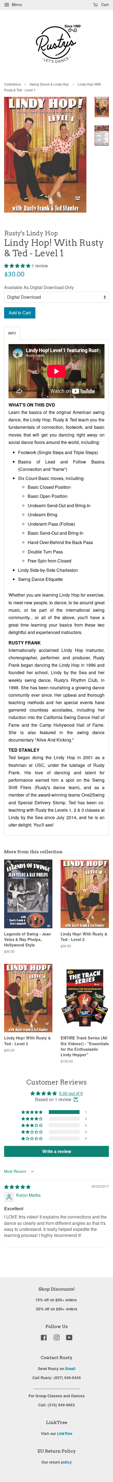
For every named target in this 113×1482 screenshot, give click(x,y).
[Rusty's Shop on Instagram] (56, 1338)
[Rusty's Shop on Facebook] (44, 1338)
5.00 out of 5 (71, 1093)
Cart (104, 4)
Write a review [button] (56, 1151)
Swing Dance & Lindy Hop (49, 84)
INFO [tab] (12, 333)
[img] (17, 1187)
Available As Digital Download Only (39, 287)
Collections (12, 84)
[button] (18, 265)
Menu (16, 4)
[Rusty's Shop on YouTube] (69, 1338)
